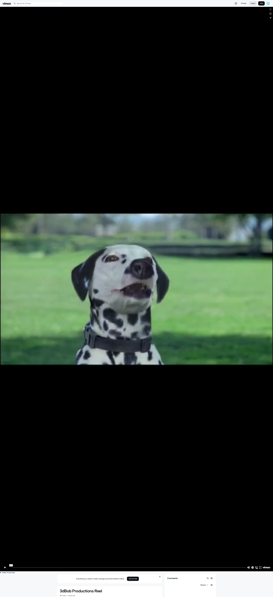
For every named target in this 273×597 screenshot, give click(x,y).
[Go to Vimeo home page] (7, 3)
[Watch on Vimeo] (266, 567)
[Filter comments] (211, 585)
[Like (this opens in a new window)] (270, 9)
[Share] (270, 18)
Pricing (243, 3)
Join (261, 3)
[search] (38, 3)
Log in (253, 3)
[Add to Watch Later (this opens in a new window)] (270, 13)
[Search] (207, 578)
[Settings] (252, 567)
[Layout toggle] (211, 578)
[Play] (5, 567)
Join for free (133, 578)
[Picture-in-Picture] (256, 567)
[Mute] (248, 567)
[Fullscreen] (260, 567)
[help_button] (236, 3)
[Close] (160, 576)
